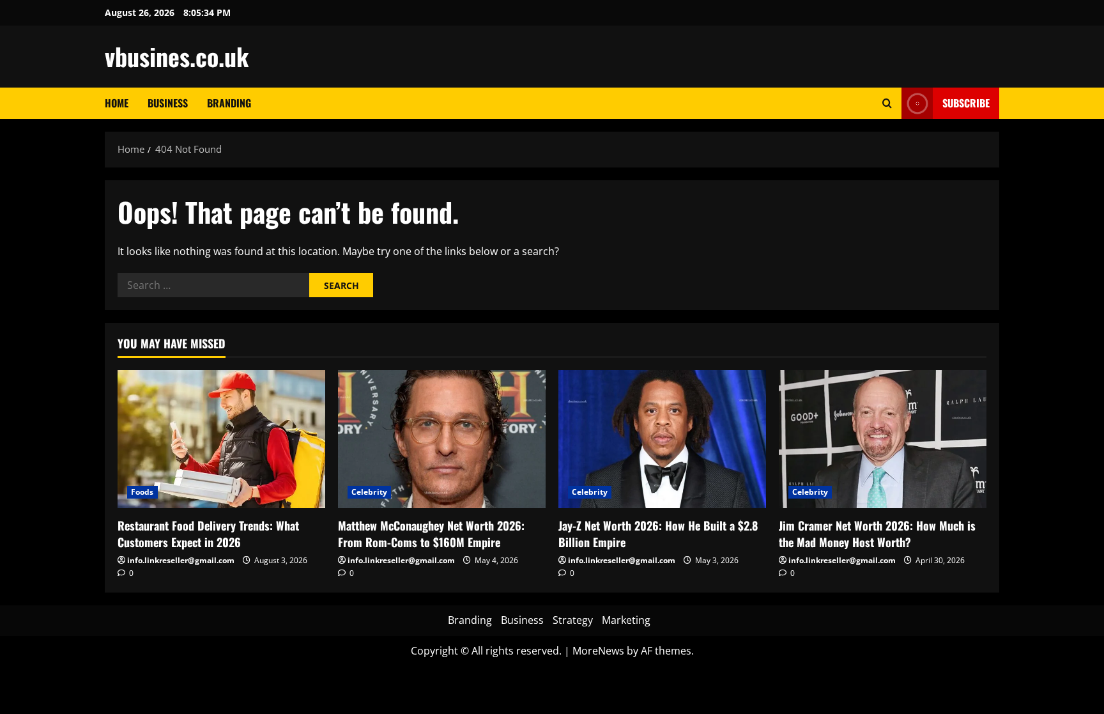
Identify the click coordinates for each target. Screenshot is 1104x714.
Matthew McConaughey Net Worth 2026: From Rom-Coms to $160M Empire (431, 533)
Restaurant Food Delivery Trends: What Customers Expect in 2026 (208, 533)
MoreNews (598, 651)
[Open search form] (887, 103)
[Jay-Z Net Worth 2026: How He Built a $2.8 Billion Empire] (662, 439)
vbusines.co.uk (177, 56)
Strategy (573, 620)
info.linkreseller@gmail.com (180, 560)
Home (116, 103)
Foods (142, 491)
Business (168, 103)
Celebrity (369, 491)
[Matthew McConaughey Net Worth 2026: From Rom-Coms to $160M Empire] (442, 439)
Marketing (626, 620)
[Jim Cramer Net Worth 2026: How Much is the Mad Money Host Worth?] (882, 439)
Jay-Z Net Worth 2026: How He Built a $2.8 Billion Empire (658, 533)
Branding (229, 103)
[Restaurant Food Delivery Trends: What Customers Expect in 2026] (221, 439)
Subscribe (966, 103)
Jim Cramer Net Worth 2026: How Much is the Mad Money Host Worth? (877, 533)
